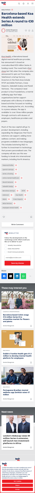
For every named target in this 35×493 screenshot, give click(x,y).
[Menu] (32, 4)
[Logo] (4, 3)
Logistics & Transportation (11, 311)
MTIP (23, 191)
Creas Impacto (18, 199)
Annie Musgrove (8, 326)
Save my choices (17, 263)
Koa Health (19, 195)
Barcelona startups (9, 191)
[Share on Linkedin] (17, 276)
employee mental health (10, 208)
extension (6, 195)
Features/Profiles (8, 165)
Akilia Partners (7, 203)
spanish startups (8, 169)
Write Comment (17, 224)
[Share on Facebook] (4, 276)
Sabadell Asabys (8, 186)
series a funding (8, 174)
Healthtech (5, 10)
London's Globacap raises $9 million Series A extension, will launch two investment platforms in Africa (16, 440)
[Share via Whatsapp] (24, 276)
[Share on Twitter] (11, 276)
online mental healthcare (11, 178)
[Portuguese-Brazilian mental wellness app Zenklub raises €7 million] (17, 376)
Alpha (4, 199)
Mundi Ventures (8, 182)
